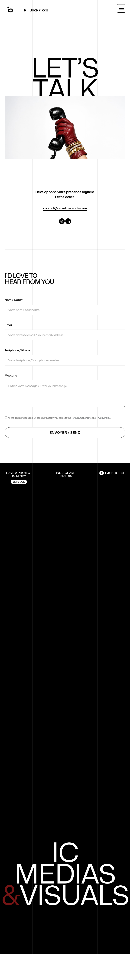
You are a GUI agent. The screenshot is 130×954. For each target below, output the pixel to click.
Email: (9, 325)
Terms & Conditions (81, 417)
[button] (121, 8)
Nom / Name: (14, 300)
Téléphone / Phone (17, 350)
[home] (10, 10)
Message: (11, 375)
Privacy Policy (103, 417)
